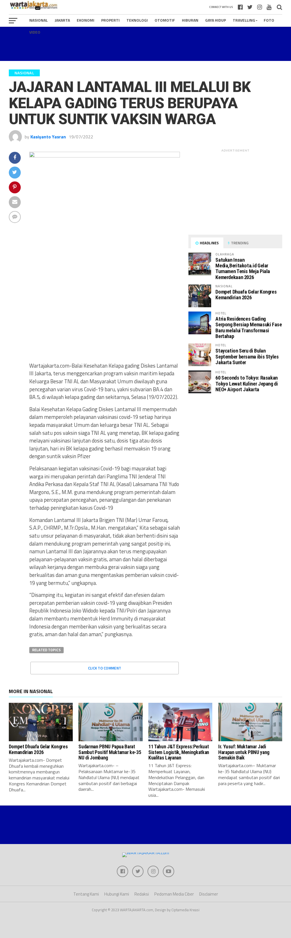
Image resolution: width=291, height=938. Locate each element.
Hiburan (190, 20)
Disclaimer (208, 894)
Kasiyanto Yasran (48, 136)
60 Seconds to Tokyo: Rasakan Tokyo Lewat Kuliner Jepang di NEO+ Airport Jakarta (246, 383)
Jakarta (62, 20)
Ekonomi (85, 20)
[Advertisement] (145, 44)
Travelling (244, 20)
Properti (110, 20)
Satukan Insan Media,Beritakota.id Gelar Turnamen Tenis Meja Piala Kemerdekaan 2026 (242, 268)
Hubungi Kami (116, 894)
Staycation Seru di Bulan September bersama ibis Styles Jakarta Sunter (246, 356)
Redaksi (141, 894)
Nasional (38, 20)
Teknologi (137, 20)
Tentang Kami (86, 894)
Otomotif (165, 20)
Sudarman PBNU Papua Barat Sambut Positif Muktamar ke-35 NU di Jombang (109, 752)
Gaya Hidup (215, 20)
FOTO (269, 20)
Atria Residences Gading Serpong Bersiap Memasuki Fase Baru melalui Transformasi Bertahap (248, 327)
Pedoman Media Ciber (174, 894)
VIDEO (34, 32)
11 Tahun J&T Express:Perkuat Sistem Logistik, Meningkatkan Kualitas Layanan (178, 752)
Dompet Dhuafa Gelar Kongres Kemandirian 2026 (246, 294)
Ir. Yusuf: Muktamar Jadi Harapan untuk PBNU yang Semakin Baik (243, 752)
